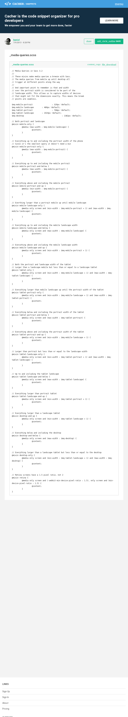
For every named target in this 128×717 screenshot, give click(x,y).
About (5, 703)
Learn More (111, 20)
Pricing (5, 708)
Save (109, 41)
